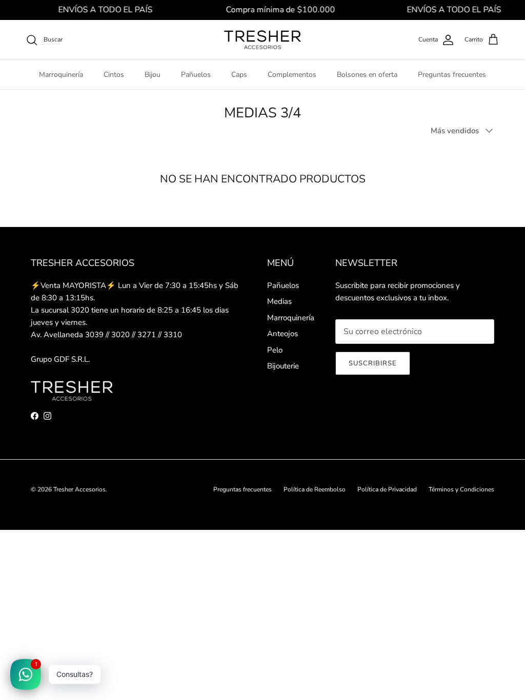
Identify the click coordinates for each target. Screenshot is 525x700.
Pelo (274, 350)
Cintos (114, 74)
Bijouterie (283, 366)
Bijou (152, 74)
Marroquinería (61, 74)
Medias (279, 301)
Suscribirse (373, 363)
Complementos (292, 74)
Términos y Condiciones (461, 489)
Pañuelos (196, 74)
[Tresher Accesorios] (262, 39)
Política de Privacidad (387, 489)
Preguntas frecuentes (452, 74)
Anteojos (282, 333)
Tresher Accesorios (79, 489)
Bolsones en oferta (367, 74)
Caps (239, 74)
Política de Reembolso (315, 489)
